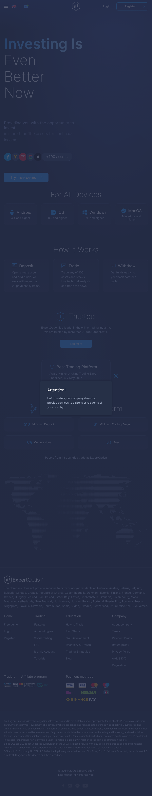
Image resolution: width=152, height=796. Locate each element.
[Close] (116, 377)
